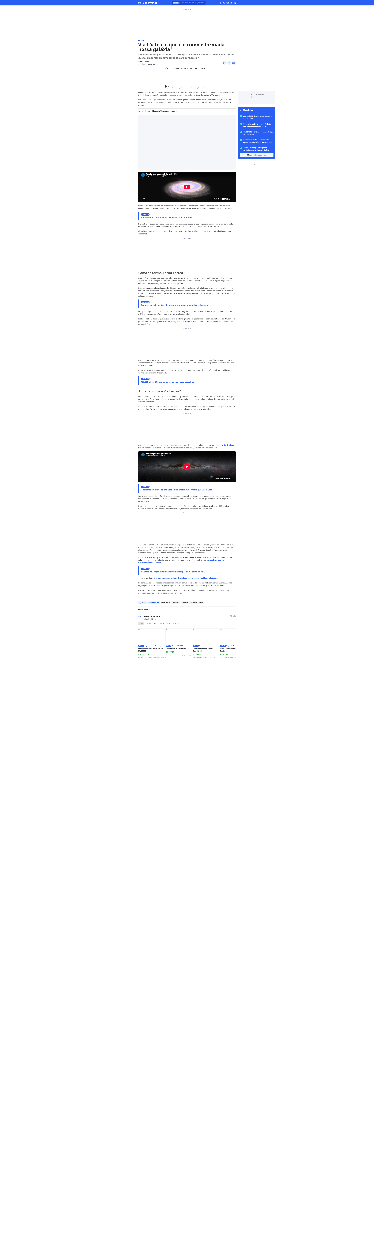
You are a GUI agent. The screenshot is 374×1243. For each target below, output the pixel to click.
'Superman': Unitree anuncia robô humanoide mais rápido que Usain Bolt (176, 489)
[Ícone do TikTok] (231, 3)
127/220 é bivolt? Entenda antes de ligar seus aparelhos (167, 382)
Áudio (168, 623)
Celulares (149, 623)
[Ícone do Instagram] (224, 3)
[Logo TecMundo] (149, 3)
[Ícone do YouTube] (227, 3)
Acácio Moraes (144, 62)
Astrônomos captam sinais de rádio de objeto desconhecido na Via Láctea (186, 578)
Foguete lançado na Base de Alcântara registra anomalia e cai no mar (174, 305)
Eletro (156, 623)
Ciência (141, 41)
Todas (141, 623)
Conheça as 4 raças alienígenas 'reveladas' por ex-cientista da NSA (173, 571)
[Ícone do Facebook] (220, 3)
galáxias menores (164, 321)
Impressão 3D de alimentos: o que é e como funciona (166, 217)
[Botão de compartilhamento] (224, 63)
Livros (162, 623)
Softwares (175, 623)
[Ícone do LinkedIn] (235, 3)
